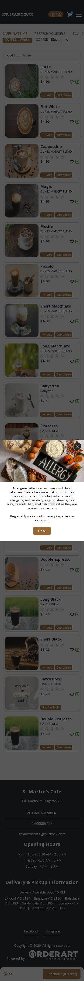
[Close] (77, 446)
